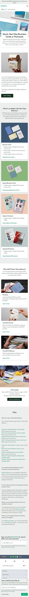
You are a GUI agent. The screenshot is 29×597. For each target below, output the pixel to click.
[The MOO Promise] (14, 314)
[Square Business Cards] (14, 171)
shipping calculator (19, 509)
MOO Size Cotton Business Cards (11, 448)
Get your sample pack (14, 399)
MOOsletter (14, 537)
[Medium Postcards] (14, 204)
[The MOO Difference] (14, 342)
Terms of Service (9, 547)
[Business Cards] (14, 133)
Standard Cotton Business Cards (10, 445)
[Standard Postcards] (14, 237)
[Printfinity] (14, 286)
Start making (7, 95)
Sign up (24, 594)
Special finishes (6, 472)
